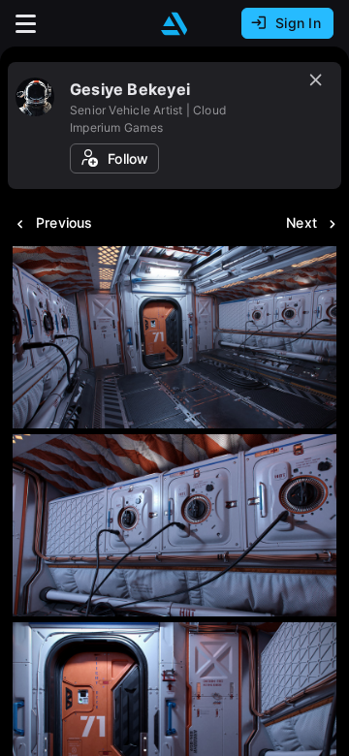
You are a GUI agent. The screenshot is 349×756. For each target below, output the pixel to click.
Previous (64, 222)
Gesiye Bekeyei (130, 89)
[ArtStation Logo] (174, 24)
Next (301, 222)
